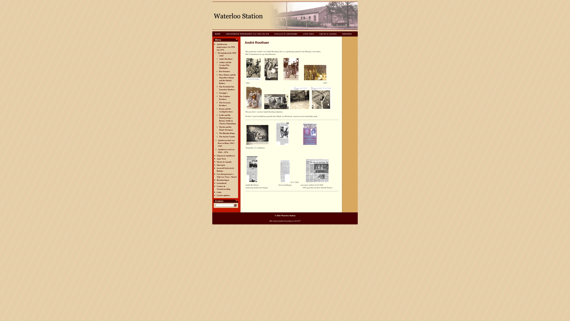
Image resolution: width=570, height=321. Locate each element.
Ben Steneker (224, 71)
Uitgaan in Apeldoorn (286, 34)
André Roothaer (226, 58)
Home (217, 34)
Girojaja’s (223, 92)
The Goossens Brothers (225, 104)
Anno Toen (308, 34)
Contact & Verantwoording (223, 187)
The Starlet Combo (227, 136)
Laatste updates (223, 195)
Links (219, 192)
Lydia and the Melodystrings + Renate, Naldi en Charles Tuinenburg (227, 119)
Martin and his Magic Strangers (226, 128)
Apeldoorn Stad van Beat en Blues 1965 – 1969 (226, 143)
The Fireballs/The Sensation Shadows (227, 88)
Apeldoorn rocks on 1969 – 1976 (226, 151)
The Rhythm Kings (227, 133)
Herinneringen (223, 179)
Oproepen (347, 34)
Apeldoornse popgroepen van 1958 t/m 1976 (247, 34)
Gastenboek (222, 183)
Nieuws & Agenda (328, 34)
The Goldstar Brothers (224, 97)
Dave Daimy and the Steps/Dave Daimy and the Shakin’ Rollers (227, 79)
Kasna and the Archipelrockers (226, 110)
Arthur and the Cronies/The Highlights (225, 65)
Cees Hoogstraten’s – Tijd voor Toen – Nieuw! (227, 175)
